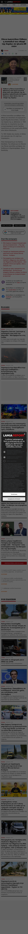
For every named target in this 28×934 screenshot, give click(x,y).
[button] (14, 461)
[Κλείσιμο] (24, 434)
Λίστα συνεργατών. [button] (19, 477)
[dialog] (14, 467)
